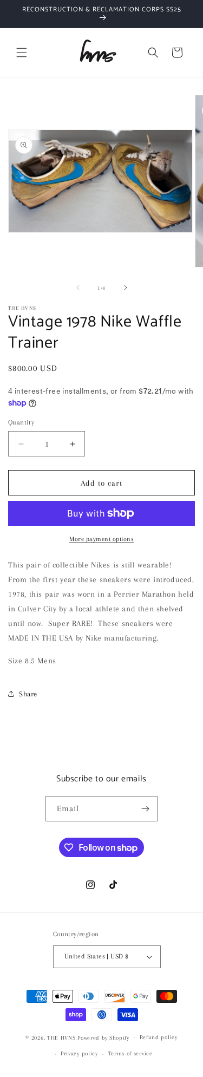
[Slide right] (125, 287)
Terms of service (130, 1053)
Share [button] (28, 694)
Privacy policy (79, 1053)
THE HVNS (61, 1037)
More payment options (101, 539)
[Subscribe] (145, 808)
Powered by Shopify (103, 1037)
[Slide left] (78, 287)
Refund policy (159, 1037)
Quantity (21, 422)
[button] (22, 52)
